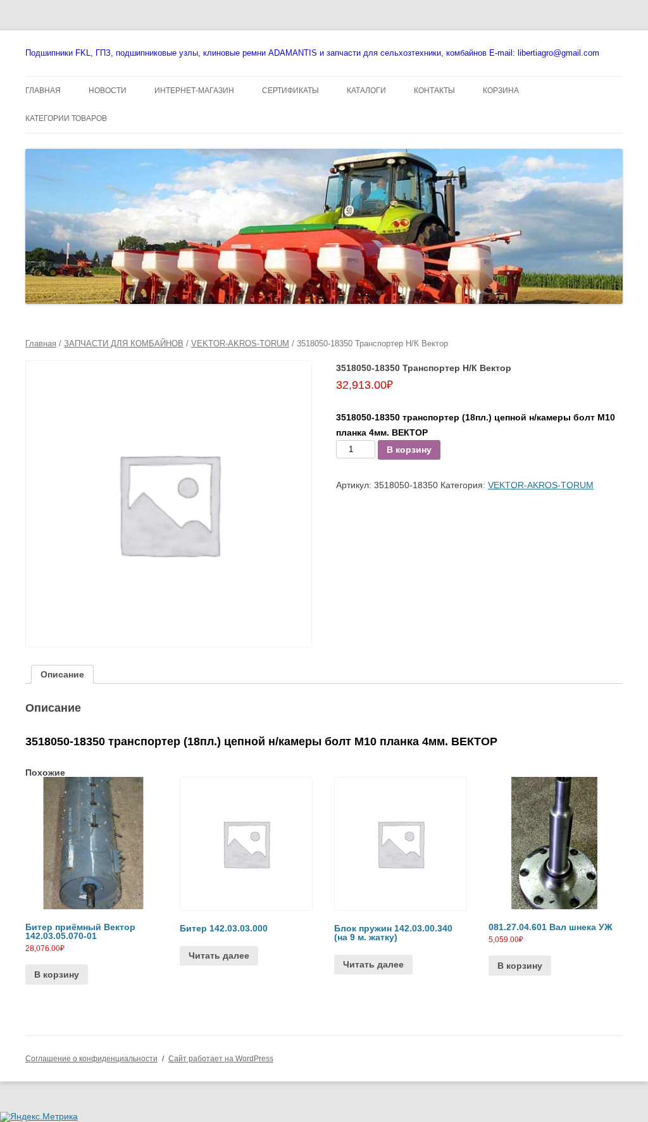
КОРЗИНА (501, 90)
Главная (40, 343)
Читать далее (219, 955)
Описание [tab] (62, 674)
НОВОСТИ (108, 90)
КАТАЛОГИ (366, 90)
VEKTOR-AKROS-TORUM (240, 343)
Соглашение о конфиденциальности (91, 1058)
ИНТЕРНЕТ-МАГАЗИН (194, 90)
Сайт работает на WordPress (220, 1058)
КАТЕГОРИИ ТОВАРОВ (66, 118)
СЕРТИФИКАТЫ (290, 90)
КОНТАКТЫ (434, 90)
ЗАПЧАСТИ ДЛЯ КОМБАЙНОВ (124, 343)
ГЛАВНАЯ (43, 90)
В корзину (409, 449)
